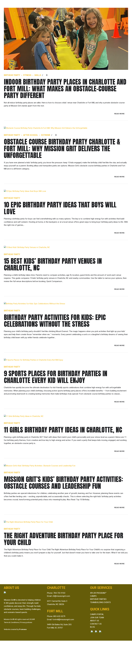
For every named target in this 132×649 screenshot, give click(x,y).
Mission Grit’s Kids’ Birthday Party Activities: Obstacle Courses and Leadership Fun (63, 482)
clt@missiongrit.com (61, 596)
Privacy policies (26, 622)
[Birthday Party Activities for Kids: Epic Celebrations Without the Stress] (66, 303)
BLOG (92, 627)
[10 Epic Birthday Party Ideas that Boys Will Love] (66, 191)
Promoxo (23, 629)
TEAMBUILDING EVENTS (100, 602)
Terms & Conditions (11, 622)
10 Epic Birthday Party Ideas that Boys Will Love (60, 208)
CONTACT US (96, 624)
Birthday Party (12, 75)
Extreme (45, 135)
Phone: (50, 616)
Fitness (27, 75)
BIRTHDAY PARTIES (98, 599)
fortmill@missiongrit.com (63, 619)
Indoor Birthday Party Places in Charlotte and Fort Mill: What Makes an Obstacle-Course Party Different (65, 88)
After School (30, 135)
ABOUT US (94, 621)
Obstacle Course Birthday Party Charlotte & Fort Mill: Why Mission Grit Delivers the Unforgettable (62, 148)
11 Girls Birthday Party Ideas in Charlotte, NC (63, 430)
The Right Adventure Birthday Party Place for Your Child (63, 539)
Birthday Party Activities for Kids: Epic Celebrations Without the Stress (55, 320)
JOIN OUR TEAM (97, 617)
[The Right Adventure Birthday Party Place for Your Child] (66, 522)
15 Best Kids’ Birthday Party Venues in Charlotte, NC (53, 264)
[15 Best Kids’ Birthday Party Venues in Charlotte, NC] (66, 247)
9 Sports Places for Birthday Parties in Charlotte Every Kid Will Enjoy (55, 377)
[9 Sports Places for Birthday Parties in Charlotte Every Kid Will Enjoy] (66, 359)
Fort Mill (55, 611)
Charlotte (56, 588)
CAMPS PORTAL (97, 614)
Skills (37, 75)
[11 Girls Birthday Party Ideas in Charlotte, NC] (66, 416)
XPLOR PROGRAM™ (98, 593)
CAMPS (93, 596)
